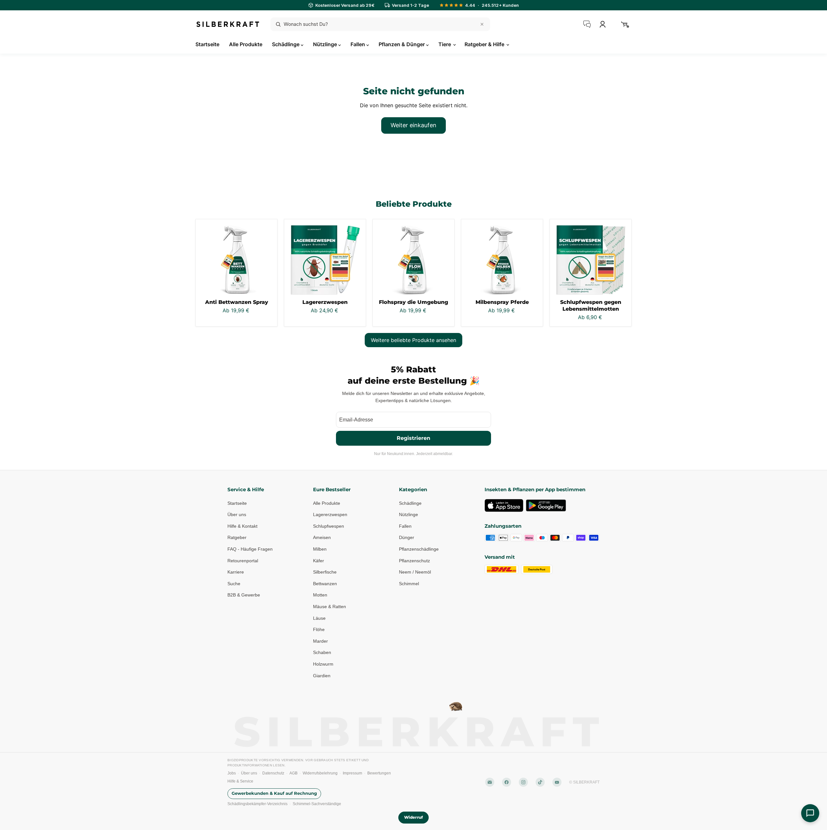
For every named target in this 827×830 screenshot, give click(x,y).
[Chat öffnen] (810, 813)
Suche (233, 583)
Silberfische (325, 572)
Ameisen (322, 537)
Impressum (352, 773)
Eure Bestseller (332, 489)
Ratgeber (236, 537)
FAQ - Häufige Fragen (250, 549)
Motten (320, 594)
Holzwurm (323, 664)
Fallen (358, 44)
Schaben (322, 652)
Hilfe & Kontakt (242, 526)
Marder (320, 641)
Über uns (236, 514)
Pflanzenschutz (414, 560)
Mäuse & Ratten (329, 606)
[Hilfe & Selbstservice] (587, 24)
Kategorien (413, 489)
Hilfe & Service (240, 781)
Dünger (406, 537)
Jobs (231, 773)
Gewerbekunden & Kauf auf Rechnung (274, 793)
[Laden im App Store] (504, 505)
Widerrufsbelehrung (320, 773)
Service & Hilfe (245, 489)
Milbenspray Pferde (502, 302)
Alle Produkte (245, 44)
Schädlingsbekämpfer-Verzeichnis (257, 804)
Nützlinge (325, 44)
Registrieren (413, 438)
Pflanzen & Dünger (402, 44)
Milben (320, 549)
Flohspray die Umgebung (413, 302)
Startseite (207, 44)
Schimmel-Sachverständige (317, 804)
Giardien (321, 675)
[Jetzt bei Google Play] (546, 505)
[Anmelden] (602, 24)
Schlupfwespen (328, 526)
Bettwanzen (325, 583)
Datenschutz (273, 773)
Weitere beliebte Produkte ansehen (413, 340)
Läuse (319, 618)
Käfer (318, 560)
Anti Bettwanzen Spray (236, 302)
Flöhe (319, 629)
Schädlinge (286, 44)
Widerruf (413, 817)
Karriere (235, 572)
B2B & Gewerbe (243, 594)
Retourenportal (242, 560)
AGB (293, 773)
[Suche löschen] (482, 24)
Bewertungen (379, 773)
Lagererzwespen (325, 302)
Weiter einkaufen (413, 125)
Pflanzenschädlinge (419, 549)
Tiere (445, 44)
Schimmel (409, 583)
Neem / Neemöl (415, 572)
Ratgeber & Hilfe (485, 44)
